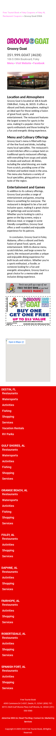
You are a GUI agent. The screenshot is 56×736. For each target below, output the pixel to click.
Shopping (8, 416)
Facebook (38, 63)
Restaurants (10, 393)
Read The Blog (25, 718)
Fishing (6, 411)
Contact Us (39, 718)
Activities (8, 405)
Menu (10, 63)
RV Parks (8, 434)
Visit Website (23, 63)
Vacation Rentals (13, 428)
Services (7, 422)
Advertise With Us (10, 718)
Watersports (10, 399)
